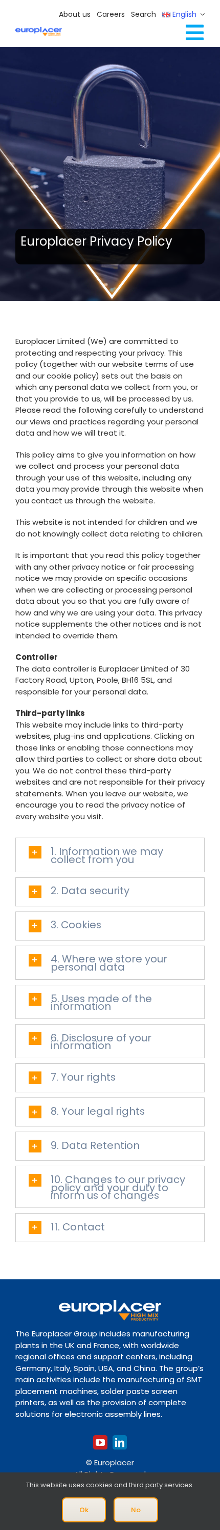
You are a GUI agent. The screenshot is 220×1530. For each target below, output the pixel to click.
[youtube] (100, 1442)
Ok (84, 1510)
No (136, 1510)
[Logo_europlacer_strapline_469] (38, 30)
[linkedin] (120, 1442)
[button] (110, 854)
